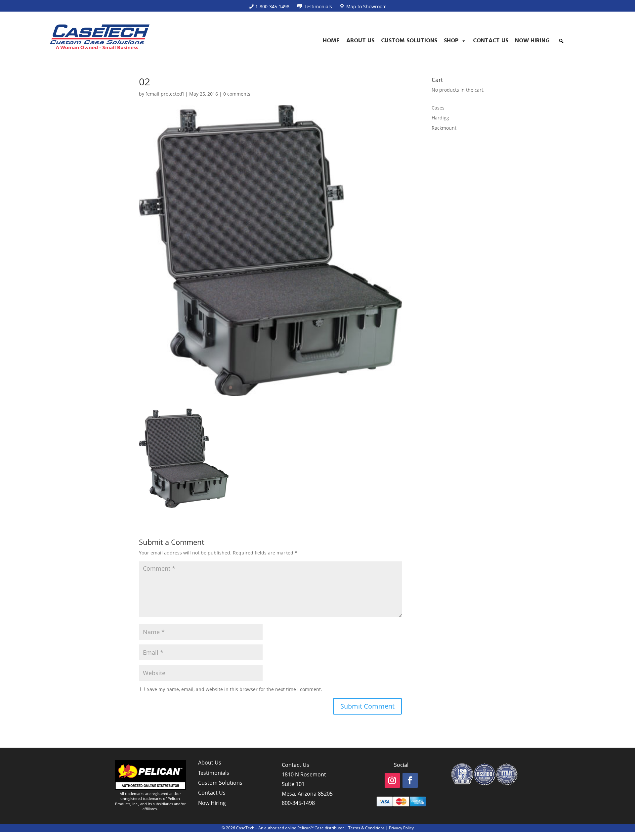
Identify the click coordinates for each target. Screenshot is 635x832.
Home (331, 41)
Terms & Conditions (366, 828)
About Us (360, 41)
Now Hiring (532, 41)
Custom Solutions (409, 41)
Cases (438, 108)
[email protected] (165, 94)
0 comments (236, 94)
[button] (561, 41)
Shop (451, 41)
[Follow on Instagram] (392, 780)
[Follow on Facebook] (410, 780)
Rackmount (444, 128)
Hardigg (440, 117)
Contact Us (490, 41)
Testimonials (213, 772)
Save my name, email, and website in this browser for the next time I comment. (234, 689)
